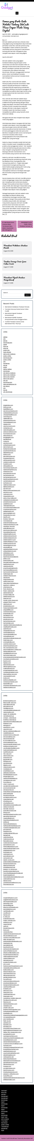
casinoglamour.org (9, 879)
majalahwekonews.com (10, 900)
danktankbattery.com (10, 1004)
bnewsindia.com (8, 613)
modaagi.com (7, 769)
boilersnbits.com (8, 970)
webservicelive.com (9, 687)
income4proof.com (9, 434)
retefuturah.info (8, 566)
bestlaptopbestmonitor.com (12, 814)
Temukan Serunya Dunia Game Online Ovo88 (15, 262)
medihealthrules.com (10, 627)
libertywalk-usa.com (9, 703)
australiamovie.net (9, 704)
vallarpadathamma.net (10, 956)
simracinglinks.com (9, 737)
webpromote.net (8, 807)
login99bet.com (8, 409)
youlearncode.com (9, 462)
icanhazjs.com (7, 852)
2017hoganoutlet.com (10, 901)
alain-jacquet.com (9, 939)
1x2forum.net (7, 407)
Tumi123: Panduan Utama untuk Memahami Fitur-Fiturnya (14, 323)
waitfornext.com (8, 581)
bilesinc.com (7, 765)
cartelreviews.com (9, 481)
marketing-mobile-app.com (12, 998)
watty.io (5, 926)
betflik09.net (7, 439)
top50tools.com (8, 752)
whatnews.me (7, 587)
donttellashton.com (9, 909)
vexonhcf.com (7, 729)
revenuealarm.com (9, 676)
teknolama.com (8, 960)
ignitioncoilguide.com (9, 680)
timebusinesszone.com (10, 1072)
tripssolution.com (8, 496)
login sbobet (7, 352)
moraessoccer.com (9, 780)
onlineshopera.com (9, 445)
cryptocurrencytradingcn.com (12, 1043)
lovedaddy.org (7, 1013)
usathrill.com (7, 629)
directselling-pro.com (10, 674)
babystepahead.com (9, 1059)
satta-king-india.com (10, 498)
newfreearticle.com (9, 973)
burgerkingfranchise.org (10, 954)
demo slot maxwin (9, 377)
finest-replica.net (8, 591)
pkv (4, 339)
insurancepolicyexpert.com (11, 744)
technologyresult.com (10, 468)
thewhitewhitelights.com (11, 820)
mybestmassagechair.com (11, 828)
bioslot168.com (8, 684)
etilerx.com (6, 559)
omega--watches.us (9, 718)
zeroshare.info (7, 763)
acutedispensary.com (10, 1040)
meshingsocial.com (9, 994)
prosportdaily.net (8, 595)
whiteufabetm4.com (9, 551)
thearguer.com (8, 996)
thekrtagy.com (8, 640)
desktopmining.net (9, 865)
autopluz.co (7, 725)
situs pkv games (4, 1093)
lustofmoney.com (8, 1070)
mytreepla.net (7, 521)
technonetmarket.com (10, 572)
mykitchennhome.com (10, 843)
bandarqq (6, 363)
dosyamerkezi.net (8, 739)
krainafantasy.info (8, 919)
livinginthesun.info (8, 928)
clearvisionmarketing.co (10, 583)
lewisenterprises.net (9, 449)
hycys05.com (7, 979)
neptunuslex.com (8, 712)
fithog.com (6, 812)
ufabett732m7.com (9, 602)
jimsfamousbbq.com (9, 701)
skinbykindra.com (8, 665)
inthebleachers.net (9, 867)
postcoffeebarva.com (10, 951)
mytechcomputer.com (10, 682)
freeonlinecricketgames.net (12, 792)
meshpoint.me (7, 943)
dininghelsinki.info (8, 555)
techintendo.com (8, 475)
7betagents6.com (9, 506)
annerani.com (7, 757)
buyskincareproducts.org (11, 871)
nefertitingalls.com (9, 430)
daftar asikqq (7, 369)
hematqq (4, 1123)
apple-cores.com (8, 860)
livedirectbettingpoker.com (11, 1009)
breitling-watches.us (9, 720)
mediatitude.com (8, 733)
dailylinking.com (8, 452)
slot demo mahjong (9, 373)
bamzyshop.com (8, 617)
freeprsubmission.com (10, 608)
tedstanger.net (8, 574)
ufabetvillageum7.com (10, 541)
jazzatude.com (7, 759)
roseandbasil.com (8, 818)
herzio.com (6, 915)
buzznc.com (7, 661)
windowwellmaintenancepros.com (14, 1078)
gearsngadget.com (9, 513)
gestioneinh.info (8, 593)
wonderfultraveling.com (10, 786)
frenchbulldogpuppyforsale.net (13, 873)
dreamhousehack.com (10, 646)
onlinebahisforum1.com (10, 413)
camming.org (7, 416)
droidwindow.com (8, 606)
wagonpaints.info (8, 579)
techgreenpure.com (9, 477)
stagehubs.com (8, 405)
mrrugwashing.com (9, 1017)
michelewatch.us (8, 716)
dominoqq (6, 371)
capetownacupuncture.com (12, 934)
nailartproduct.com (9, 485)
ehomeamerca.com (9, 473)
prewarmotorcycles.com (11, 735)
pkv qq (5, 380)
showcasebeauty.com (10, 742)
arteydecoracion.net (9, 810)
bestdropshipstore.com (10, 479)
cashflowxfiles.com (9, 987)
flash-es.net (7, 1021)
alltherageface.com (9, 666)
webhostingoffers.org (10, 470)
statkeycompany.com (10, 746)
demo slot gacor (8, 379)
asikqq (5, 337)
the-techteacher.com (10, 648)
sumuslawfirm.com (9, 1034)
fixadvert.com (7, 723)
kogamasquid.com (9, 875)
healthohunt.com (8, 564)
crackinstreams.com (9, 509)
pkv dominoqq (7, 392)
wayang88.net (7, 547)
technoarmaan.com (9, 655)
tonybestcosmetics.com (11, 659)
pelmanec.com (8, 903)
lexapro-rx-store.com (10, 869)
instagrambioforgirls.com (11, 985)
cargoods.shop (8, 932)
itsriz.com (6, 930)
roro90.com (7, 913)
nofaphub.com (7, 428)
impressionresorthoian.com (11, 1028)
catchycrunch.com (9, 426)
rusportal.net (7, 924)
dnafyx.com (7, 454)
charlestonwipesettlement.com (13, 1047)
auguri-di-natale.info (9, 714)
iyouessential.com (8, 458)
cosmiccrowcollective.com (11, 937)
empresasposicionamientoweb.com (14, 657)
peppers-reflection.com (11, 1074)
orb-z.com (6, 964)
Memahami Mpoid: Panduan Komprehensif (14, 278)
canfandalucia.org (9, 632)
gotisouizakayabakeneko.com (12, 941)
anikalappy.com (8, 553)
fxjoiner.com (7, 663)
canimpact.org (8, 854)
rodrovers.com (8, 494)
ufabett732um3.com (9, 576)
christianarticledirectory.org (12, 882)
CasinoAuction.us (8, 839)
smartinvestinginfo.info (10, 568)
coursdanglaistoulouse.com (11, 710)
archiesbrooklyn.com (10, 797)
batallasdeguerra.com (10, 775)
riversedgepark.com (9, 422)
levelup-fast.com (8, 519)
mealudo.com (7, 1006)
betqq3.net (6, 835)
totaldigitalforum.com (10, 653)
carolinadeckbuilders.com (11, 748)
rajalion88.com (7, 418)
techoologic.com (8, 623)
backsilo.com (7, 1025)
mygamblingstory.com (10, 898)
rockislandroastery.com (10, 672)
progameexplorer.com (10, 670)
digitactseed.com (8, 487)
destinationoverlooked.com (11, 1061)
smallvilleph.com (8, 771)
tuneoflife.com (7, 1076)
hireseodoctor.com (9, 515)
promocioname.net (9, 788)
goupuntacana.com (9, 420)
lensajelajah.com (8, 437)
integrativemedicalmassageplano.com (15, 1015)
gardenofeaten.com (9, 977)
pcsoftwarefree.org (9, 451)
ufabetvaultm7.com (9, 540)
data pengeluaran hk (9, 384)
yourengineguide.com (10, 634)
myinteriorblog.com (9, 612)
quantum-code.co (9, 585)
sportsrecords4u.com (10, 530)
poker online (7, 356)
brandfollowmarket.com (11, 1049)
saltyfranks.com (8, 756)
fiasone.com (7, 1002)
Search (5, 293)
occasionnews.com (9, 1068)
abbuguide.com (8, 466)
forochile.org (7, 782)
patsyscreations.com (10, 432)
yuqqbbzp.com (8, 504)
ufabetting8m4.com (9, 534)
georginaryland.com (9, 816)
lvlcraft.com (7, 488)
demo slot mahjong (9, 354)
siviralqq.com (7, 1026)
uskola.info (6, 577)
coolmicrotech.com (9, 644)
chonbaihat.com (8, 803)
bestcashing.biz (8, 793)
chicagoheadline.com (10, 415)
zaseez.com (7, 424)
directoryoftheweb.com (10, 907)
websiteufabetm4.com (10, 549)
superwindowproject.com (11, 848)
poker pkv (6, 350)
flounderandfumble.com (10, 562)
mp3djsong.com (8, 708)
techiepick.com (8, 615)
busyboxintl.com (8, 947)
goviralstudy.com (8, 856)
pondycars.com (8, 619)
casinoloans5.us (8, 837)
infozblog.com (7, 801)
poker (5, 367)
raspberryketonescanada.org (12, 625)
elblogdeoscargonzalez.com (12, 805)
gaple (5, 344)
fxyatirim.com (7, 464)
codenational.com (9, 668)
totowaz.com (7, 1045)
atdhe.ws (6, 822)
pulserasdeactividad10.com (11, 862)
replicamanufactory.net (10, 524)
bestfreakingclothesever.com (12, 1030)
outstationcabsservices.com (12, 638)
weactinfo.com (8, 992)
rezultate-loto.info (9, 526)
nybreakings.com (8, 636)
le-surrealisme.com (9, 740)
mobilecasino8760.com (10, 833)
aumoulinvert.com (9, 845)
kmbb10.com (7, 989)
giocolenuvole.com (9, 456)
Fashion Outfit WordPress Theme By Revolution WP (17, 1138)
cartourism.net (8, 858)
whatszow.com (8, 471)
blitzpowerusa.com (9, 975)
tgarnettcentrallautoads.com (12, 721)
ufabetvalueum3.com (10, 538)
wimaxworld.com (8, 790)
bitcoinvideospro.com (10, 936)
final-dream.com (8, 589)
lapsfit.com (6, 517)
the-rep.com (7, 754)
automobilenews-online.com (12, 649)
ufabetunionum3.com (10, 536)
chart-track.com (8, 784)
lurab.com (6, 678)
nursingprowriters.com (10, 1036)
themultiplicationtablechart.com (13, 877)
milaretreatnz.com (9, 767)
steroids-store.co (8, 809)
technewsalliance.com (10, 570)
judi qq (5, 341)
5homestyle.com (8, 884)
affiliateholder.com (9, 1079)
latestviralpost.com (9, 972)
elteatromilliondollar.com (11, 953)
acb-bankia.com (8, 1019)
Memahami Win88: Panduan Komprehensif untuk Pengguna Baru (16, 318)
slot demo (6, 386)
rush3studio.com (8, 911)
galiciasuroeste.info (9, 773)
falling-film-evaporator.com (12, 1032)
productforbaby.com (10, 962)
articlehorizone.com (9, 502)
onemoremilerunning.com (11, 981)
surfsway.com (7, 483)
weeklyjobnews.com (9, 1051)
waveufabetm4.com (9, 545)
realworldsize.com (9, 958)
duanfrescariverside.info (10, 557)
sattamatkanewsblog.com (11, 1042)
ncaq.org (6, 441)
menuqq (3, 1090)
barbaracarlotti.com (9, 864)
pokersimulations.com (10, 523)
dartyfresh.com (8, 447)
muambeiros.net (8, 799)
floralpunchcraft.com (10, 1000)
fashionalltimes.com (9, 651)
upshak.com (7, 1023)
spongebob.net (8, 945)
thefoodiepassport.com (10, 846)
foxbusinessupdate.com (10, 1011)
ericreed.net (7, 829)
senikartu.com (7, 922)
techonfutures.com (9, 621)
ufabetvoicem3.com (9, 543)
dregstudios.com (8, 776)
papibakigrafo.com (9, 850)
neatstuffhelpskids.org (10, 778)
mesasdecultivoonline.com (11, 968)
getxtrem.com (7, 990)
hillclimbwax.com (8, 1064)
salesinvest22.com (9, 596)
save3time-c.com (8, 727)
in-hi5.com (6, 917)
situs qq (5, 346)
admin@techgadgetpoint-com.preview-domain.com (15, 35)
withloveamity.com (9, 460)
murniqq (4, 1121)
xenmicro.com (7, 443)
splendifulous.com (8, 528)
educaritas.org (7, 435)
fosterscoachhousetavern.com (13, 966)
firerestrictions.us (8, 795)
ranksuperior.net (8, 1057)
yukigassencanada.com (10, 500)
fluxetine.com (7, 831)
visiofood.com (7, 604)
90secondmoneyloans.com (11, 490)
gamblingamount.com (10, 1062)
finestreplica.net (8, 560)
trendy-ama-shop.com (10, 600)
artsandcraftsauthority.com (12, 685)
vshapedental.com (9, 630)
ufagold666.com (8, 610)
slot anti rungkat (5, 1118)
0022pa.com (7, 761)
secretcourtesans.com (10, 411)
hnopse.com (7, 1066)
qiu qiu (5, 365)
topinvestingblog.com (10, 750)
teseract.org (7, 598)
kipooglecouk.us (8, 841)
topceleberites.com (9, 532)
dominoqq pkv (7, 343)
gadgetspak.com (8, 511)
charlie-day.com (8, 1008)
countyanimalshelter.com (11, 1053)
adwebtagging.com (9, 1055)
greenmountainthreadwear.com (13, 1038)
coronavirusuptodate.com (11, 507)
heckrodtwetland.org (10, 824)
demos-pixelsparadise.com (11, 731)
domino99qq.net (8, 905)
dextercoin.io (7, 881)
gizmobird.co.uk (8, 706)
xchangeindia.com (9, 642)
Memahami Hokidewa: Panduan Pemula (16, 246)
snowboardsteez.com (10, 983)
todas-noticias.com (9, 920)
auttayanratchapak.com (11, 949)
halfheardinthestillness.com (12, 826)
